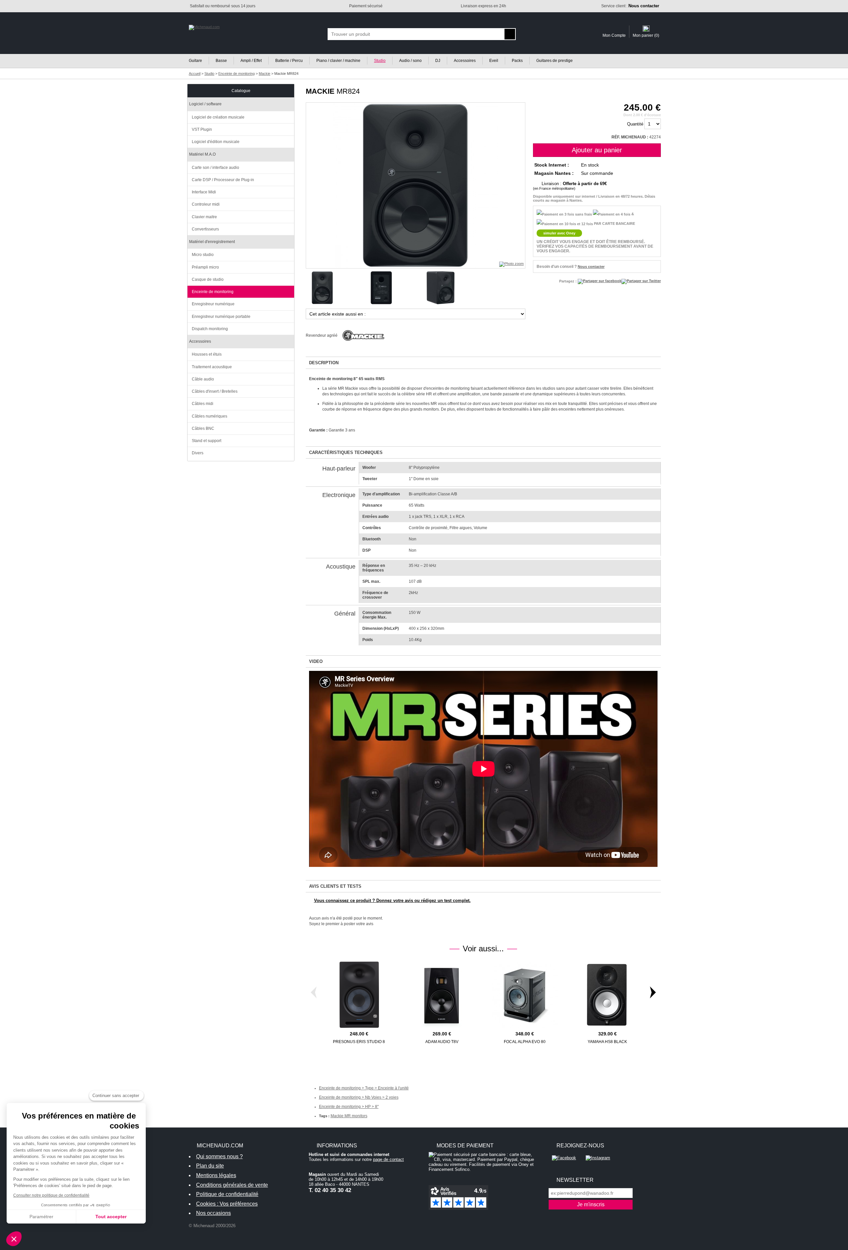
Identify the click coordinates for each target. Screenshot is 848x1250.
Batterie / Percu (289, 60)
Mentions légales (216, 1175)
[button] (14, 1239)
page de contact (388, 1159)
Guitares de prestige (554, 60)
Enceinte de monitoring (213, 291)
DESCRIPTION (324, 362)
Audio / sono (410, 60)
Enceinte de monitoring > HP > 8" (349, 1106)
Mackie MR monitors (349, 1116)
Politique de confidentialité (227, 1194)
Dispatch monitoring (210, 328)
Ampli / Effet (251, 60)
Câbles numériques (209, 416)
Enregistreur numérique (213, 304)
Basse (221, 60)
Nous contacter (591, 267)
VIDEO (316, 661)
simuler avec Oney (559, 233)
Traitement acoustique (212, 367)
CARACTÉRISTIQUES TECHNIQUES (346, 452)
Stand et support (206, 440)
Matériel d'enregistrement (212, 241)
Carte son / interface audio (215, 167)
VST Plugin (202, 129)
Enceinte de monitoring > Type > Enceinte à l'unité (364, 1088)
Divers (197, 453)
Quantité (635, 124)
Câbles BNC (203, 428)
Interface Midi (204, 192)
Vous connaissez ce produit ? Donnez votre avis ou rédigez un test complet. (392, 900)
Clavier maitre (204, 217)
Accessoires (465, 60)
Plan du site (210, 1166)
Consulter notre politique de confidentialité (51, 1195)
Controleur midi (206, 204)
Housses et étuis (207, 354)
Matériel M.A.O (202, 154)
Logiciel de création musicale (218, 117)
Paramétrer (41, 1216)
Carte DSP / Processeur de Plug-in (223, 179)
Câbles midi (202, 403)
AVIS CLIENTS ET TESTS (335, 886)
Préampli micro (205, 267)
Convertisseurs (205, 229)
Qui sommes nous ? (219, 1156)
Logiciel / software (205, 104)
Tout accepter (111, 1216)
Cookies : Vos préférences (227, 1204)
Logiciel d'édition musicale (215, 141)
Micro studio (203, 254)
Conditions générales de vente (232, 1185)
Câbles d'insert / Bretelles (215, 391)
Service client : (630, 6)
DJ (437, 60)
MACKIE (320, 91)
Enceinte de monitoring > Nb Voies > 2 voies (358, 1097)
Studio (380, 60)
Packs (517, 60)
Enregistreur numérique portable (221, 316)
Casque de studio (208, 279)
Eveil (493, 60)
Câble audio (203, 379)
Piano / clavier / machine (338, 60)
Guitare (195, 60)
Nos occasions (213, 1213)
